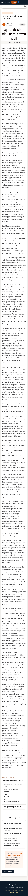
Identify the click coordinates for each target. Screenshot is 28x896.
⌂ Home (14, 2)
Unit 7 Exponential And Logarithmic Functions (13, 795)
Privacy (12, 892)
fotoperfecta (5, 2)
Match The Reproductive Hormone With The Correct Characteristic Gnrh (13, 823)
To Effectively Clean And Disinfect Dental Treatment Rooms (12, 806)
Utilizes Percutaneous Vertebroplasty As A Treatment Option (12, 801)
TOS (17, 892)
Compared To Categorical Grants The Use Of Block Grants (12, 834)
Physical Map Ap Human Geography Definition (13, 785)
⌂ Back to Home (8, 871)
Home (5, 890)
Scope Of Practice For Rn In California (11, 790)
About (10, 890)
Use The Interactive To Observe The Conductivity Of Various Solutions (12, 845)
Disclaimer (21, 890)
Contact (15, 890)
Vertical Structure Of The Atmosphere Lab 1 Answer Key (11, 839)
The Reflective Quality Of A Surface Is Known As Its (13, 829)
